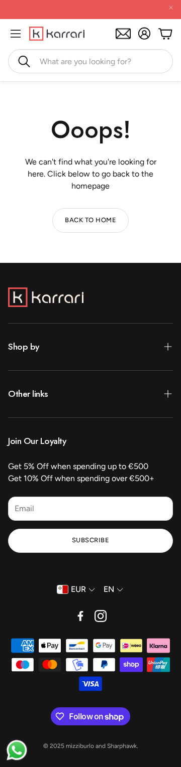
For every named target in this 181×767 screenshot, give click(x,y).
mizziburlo (80, 745)
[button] (90, 61)
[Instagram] (101, 616)
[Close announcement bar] (170, 7)
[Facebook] (80, 616)
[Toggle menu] (15, 33)
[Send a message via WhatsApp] (17, 750)
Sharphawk (122, 745)
